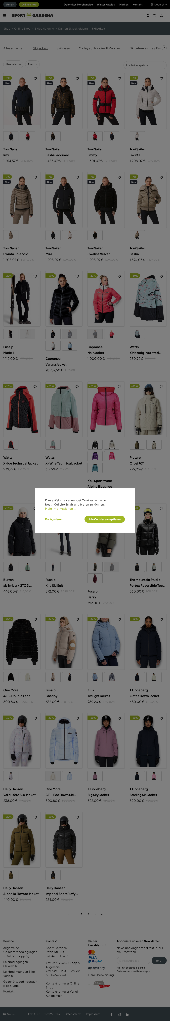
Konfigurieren (53, 519)
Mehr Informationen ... (60, 508)
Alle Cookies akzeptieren (105, 519)
